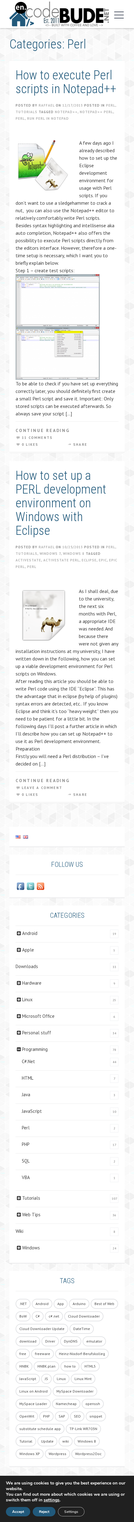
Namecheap (66, 1403)
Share (80, 444)
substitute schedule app (40, 1428)
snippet (95, 1416)
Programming (35, 1049)
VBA (26, 1177)
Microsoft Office (38, 1016)
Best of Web (104, 1303)
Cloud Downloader (84, 1316)
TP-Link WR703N (83, 1428)
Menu (117, 15)
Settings (71, 1511)
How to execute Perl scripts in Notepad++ (66, 82)
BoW (23, 1316)
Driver (50, 1341)
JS (46, 1378)
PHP (26, 1144)
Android (29, 933)
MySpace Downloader (74, 1391)
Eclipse (89, 560)
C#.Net (28, 1061)
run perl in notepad (48, 118)
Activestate (28, 560)
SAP (62, 1416)
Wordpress (57, 1453)
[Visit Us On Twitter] (31, 886)
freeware (42, 1353)
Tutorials (26, 112)
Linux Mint (83, 1378)
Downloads (27, 966)
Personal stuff (36, 1033)
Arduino (79, 1303)
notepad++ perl (96, 112)
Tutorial (25, 1441)
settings (52, 1500)
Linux (27, 999)
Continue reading (43, 430)
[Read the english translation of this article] (67, 836)
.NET (23, 1303)
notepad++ (66, 112)
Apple (28, 950)
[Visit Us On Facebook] (21, 886)
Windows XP (29, 1453)
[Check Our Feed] (40, 886)
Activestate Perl (61, 560)
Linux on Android (33, 1391)
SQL (26, 1161)
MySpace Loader (33, 1403)
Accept (18, 1511)
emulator (94, 1341)
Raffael (47, 105)
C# (38, 1316)
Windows (31, 1248)
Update (47, 1441)
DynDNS (71, 1341)
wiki (65, 1441)
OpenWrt (26, 1416)
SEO (77, 1416)
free (22, 1353)
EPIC (103, 560)
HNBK (24, 1366)
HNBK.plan (46, 1366)
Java (26, 1095)
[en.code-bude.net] (59, 14)
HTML (27, 1078)
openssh (92, 1403)
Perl (110, 105)
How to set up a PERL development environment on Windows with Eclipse (61, 503)
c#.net (54, 1316)
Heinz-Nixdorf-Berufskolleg (82, 1353)
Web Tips (31, 1215)
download (27, 1341)
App (60, 1303)
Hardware (31, 983)
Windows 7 (50, 553)
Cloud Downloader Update (42, 1328)
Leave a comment (42, 788)
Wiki (19, 1231)
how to (70, 1366)
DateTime (81, 1328)
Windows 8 (73, 553)
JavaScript (32, 1111)
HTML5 (90, 1366)
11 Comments (37, 437)
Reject (44, 1511)
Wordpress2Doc (88, 1453)
